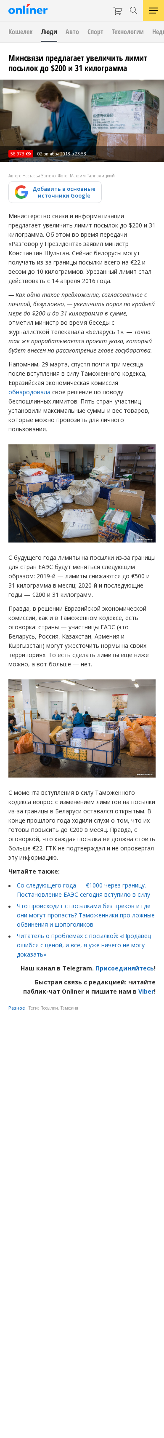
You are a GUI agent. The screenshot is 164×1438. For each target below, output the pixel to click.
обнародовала (29, 392)
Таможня (69, 1008)
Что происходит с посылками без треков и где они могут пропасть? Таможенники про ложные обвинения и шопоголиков (86, 915)
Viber (146, 991)
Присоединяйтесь (124, 968)
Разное (16, 1008)
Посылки (49, 1008)
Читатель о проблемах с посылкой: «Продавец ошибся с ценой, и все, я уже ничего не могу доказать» (84, 945)
